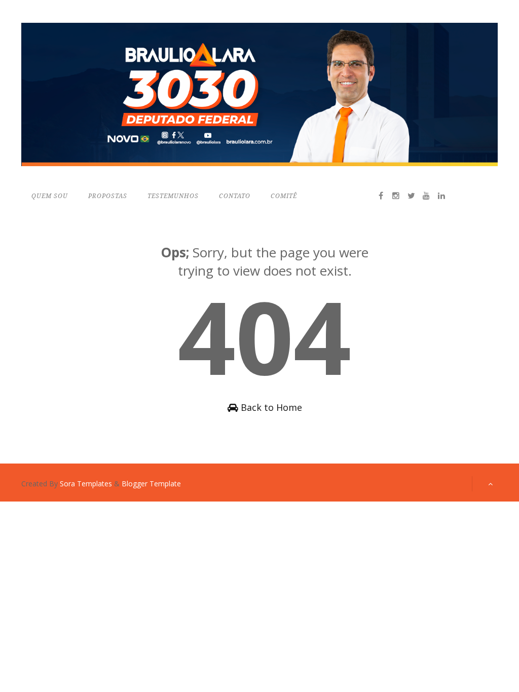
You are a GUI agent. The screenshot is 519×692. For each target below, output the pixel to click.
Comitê (284, 196)
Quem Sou (49, 196)
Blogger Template (151, 483)
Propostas (107, 196)
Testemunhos (173, 196)
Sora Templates (86, 483)
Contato (234, 196)
